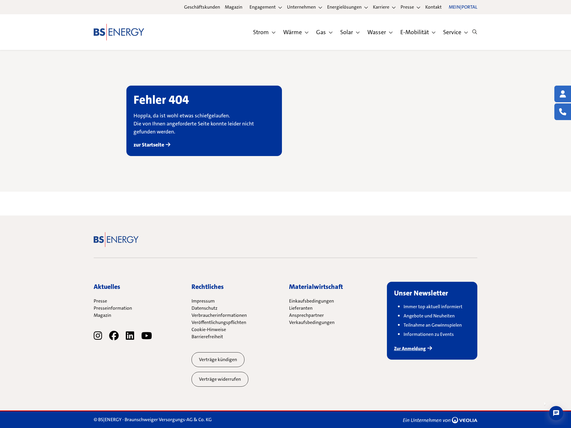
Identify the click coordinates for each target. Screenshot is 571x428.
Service (452, 32)
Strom (261, 32)
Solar (346, 32)
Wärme (292, 32)
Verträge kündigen (218, 359)
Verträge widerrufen (220, 379)
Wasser (376, 32)
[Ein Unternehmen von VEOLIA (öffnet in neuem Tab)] (440, 419)
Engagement (263, 7)
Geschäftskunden (202, 7)
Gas (321, 32)
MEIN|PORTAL (463, 7)
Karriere (381, 7)
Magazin (233, 7)
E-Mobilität (414, 32)
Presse (407, 7)
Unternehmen (301, 7)
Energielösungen (344, 7)
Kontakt (433, 7)
